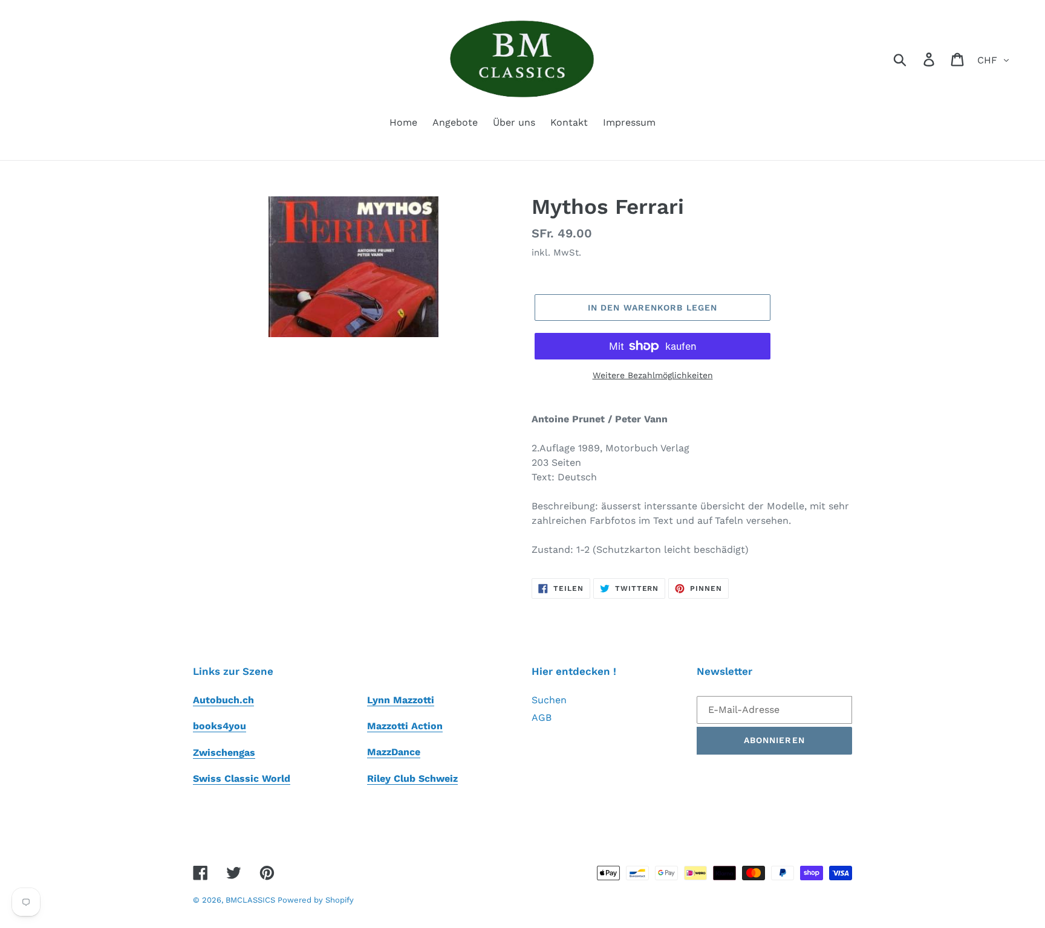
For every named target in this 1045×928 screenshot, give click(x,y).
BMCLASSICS (252, 899)
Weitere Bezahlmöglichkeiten (653, 375)
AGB (542, 717)
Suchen (549, 700)
